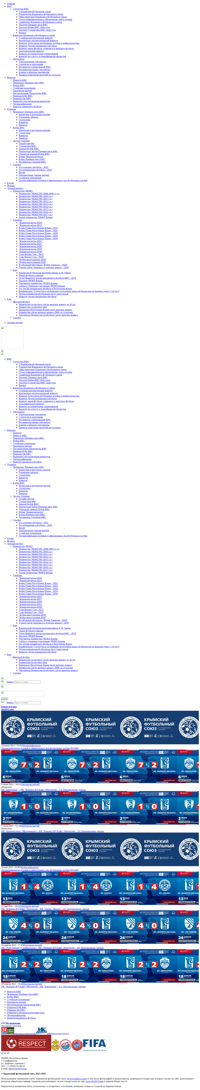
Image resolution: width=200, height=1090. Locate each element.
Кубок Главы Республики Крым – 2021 (38, 230)
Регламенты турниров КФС (32, 162)
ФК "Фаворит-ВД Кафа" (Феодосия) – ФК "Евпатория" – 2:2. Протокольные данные (43, 986)
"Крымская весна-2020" (30, 246)
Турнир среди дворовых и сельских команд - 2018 (44, 267)
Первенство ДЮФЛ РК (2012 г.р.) (35, 201)
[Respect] (26, 1050)
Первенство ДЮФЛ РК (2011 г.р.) (35, 199)
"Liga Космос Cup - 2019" (31, 257)
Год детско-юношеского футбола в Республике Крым (45, 288)
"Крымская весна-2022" (30, 241)
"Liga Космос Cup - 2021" (31, 254)
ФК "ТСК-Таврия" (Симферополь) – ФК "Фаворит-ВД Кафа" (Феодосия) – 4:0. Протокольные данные (52, 947)
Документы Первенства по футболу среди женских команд (48, 315)
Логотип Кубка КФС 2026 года (34, 27)
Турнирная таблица (28, 117)
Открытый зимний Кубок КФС (34, 154)
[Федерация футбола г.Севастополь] (65, 1050)
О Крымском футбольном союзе (35, 11)
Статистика (24, 119)
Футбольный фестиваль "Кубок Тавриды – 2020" (43, 265)
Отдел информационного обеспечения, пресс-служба (45, 19)
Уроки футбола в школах (31, 275)
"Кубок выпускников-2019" (32, 259)
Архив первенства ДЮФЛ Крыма (36, 217)
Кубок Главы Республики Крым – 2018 (38, 238)
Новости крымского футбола (27, 106)
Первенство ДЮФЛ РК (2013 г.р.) (35, 204)
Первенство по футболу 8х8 (33, 307)
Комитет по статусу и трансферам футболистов (42, 56)
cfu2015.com (7, 709)
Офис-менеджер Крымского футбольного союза (43, 17)
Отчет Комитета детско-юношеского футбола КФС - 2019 (47, 278)
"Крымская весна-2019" (30, 249)
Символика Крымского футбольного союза (40, 22)
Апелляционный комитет (31, 51)
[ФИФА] (94, 1050)
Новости (11, 77)
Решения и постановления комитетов (31, 101)
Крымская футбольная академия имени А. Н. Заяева (45, 273)
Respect (22, 32)
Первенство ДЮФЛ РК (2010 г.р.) (35, 196)
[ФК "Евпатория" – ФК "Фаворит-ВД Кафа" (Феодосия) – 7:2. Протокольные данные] (30, 782)
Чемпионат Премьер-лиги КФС (28, 83)
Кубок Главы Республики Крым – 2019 (38, 236)
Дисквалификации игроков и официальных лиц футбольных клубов (53, 180)
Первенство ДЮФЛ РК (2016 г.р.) (35, 212)
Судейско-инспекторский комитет (36, 38)
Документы (18, 59)
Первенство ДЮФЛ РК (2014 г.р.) (35, 207)
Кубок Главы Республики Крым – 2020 (38, 233)
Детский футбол (15, 188)
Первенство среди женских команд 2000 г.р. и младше (46, 312)
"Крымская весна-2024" (30, 222)
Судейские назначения (24, 88)
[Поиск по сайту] (2, 678)
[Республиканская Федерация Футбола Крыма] (55, 1050)
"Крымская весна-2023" (30, 225)
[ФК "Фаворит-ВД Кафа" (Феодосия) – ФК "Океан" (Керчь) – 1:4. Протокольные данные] (30, 903)
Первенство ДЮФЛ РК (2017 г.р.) (35, 214)
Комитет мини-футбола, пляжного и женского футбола (46, 48)
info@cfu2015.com (17, 1068)
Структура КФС (21, 9)
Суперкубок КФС (27, 146)
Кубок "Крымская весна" (31, 156)
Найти (10, 682)
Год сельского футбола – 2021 (33, 167)
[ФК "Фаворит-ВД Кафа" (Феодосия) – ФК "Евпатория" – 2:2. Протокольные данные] (30, 981)
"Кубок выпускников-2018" (32, 262)
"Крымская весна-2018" (30, 251)
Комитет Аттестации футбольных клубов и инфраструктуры (49, 43)
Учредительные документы (32, 61)
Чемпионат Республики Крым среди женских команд (45, 309)
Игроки (11, 185)
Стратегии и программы (31, 64)
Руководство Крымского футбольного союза (41, 14)
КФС (9, 6)
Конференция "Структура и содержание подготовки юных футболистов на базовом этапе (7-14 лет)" (69, 291)
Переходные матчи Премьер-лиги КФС (38, 151)
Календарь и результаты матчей (34, 114)
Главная (11, 3)
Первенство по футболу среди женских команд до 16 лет (47, 304)
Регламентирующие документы (34, 69)
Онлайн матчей (26, 143)
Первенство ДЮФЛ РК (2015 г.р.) (35, 209)
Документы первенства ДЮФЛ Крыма (38, 283)
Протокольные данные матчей (34, 175)
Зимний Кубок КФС (29, 148)
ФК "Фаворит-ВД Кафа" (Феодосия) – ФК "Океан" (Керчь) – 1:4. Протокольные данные (45, 909)
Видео (22, 172)
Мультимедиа (13, 1023)
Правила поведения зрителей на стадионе (40, 75)
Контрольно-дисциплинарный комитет (38, 40)
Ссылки (17, 164)
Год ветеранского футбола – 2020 (35, 170)
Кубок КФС (19, 85)
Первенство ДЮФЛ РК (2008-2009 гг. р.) (39, 193)
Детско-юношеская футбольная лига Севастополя (43, 294)
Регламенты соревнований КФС (35, 67)
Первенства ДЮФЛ (23, 191)
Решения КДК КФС (23, 96)
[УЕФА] (77, 1050)
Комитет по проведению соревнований (38, 53)
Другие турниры (21, 141)
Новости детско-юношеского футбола (37, 296)
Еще (15, 270)
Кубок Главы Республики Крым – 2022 (38, 228)
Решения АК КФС (22, 98)
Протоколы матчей (22, 90)
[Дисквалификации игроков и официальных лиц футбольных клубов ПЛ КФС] (30, 743)
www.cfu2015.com (77, 1078)
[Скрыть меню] (2, 699)
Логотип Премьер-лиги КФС (33, 24)
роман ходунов (9, 706)
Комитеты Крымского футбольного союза (34, 35)
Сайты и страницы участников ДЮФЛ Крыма (42, 286)
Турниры (11, 109)
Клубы (10, 183)
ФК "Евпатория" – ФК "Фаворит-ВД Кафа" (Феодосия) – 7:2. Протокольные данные (43, 789)
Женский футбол (21, 302)
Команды (23, 122)
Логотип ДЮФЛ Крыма (31, 280)
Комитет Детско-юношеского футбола (38, 46)
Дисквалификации (22, 104)
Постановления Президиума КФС (30, 93)
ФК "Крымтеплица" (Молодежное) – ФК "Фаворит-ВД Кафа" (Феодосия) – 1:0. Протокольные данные (52, 831)
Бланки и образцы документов (34, 72)
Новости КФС (20, 80)
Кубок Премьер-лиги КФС (32, 159)
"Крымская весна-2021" (30, 243)
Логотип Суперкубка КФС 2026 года (37, 30)
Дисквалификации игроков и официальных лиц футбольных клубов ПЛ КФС (40, 748)
